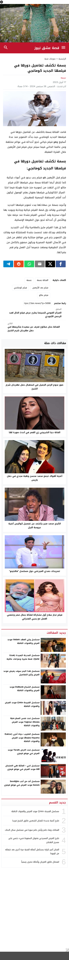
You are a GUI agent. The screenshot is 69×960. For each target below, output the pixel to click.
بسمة (28, 280)
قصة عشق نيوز (46, 48)
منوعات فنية (50, 59)
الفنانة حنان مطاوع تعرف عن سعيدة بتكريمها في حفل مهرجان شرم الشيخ (34, 327)
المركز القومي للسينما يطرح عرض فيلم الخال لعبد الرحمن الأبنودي (35, 312)
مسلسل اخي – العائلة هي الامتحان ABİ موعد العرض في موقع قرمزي (22, 767)
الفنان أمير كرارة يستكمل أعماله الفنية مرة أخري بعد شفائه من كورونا (32, 851)
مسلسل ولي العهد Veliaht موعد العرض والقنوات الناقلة (23, 641)
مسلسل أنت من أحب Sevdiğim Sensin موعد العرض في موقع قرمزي (22, 783)
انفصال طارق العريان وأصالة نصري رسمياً (40, 862)
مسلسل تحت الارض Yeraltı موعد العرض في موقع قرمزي (24, 751)
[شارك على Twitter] (50, 264)
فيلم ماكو (43, 295)
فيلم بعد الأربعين (40, 288)
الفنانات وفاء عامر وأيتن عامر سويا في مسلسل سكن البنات (32, 830)
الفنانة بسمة (42, 280)
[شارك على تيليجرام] (8, 264)
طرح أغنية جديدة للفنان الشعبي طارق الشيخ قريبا (35, 821)
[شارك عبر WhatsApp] (29, 264)
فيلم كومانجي (20, 288)
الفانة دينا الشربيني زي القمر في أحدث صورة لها (34, 432)
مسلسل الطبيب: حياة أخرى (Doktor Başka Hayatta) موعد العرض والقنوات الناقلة (22, 737)
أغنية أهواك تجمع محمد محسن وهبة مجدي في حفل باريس (34, 478)
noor (63, 78)
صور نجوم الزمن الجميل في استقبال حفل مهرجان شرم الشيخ (34, 387)
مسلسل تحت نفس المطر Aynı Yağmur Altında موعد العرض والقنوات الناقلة (25, 722)
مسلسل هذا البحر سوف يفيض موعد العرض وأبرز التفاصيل (21, 673)
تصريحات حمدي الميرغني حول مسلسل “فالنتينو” (34, 571)
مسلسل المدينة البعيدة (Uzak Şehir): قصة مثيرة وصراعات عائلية (23, 657)
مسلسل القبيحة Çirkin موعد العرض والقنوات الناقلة (22, 704)
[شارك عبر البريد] (40, 264)
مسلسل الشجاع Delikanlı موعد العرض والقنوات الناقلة (25, 688)
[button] (1, 1)
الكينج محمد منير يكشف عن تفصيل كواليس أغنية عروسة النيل (34, 526)
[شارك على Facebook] (61, 264)
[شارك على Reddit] (19, 264)
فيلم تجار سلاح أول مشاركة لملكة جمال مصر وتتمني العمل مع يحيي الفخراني (34, 617)
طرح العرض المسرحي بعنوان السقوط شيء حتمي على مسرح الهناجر (33, 840)
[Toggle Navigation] (64, 48)
